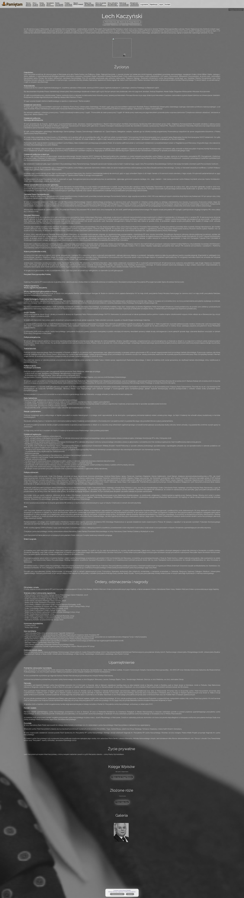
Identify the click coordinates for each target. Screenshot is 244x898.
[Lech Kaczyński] (124, 55)
